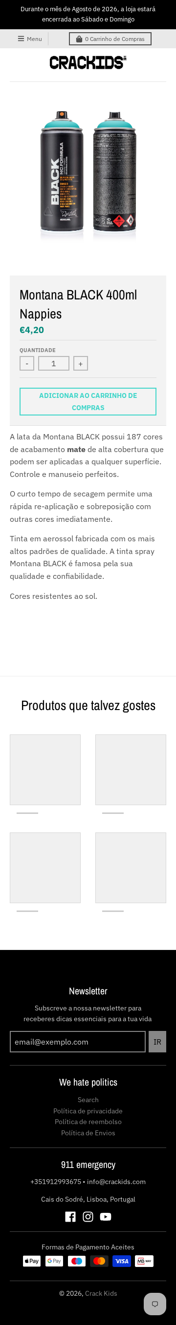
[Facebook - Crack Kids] (70, 1217)
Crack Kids (101, 1293)
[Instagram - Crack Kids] (88, 1217)
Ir (157, 1042)
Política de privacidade (88, 1111)
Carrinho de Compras (115, 38)
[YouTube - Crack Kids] (105, 1217)
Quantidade (38, 350)
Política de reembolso (88, 1121)
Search (88, 1099)
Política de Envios (88, 1132)
